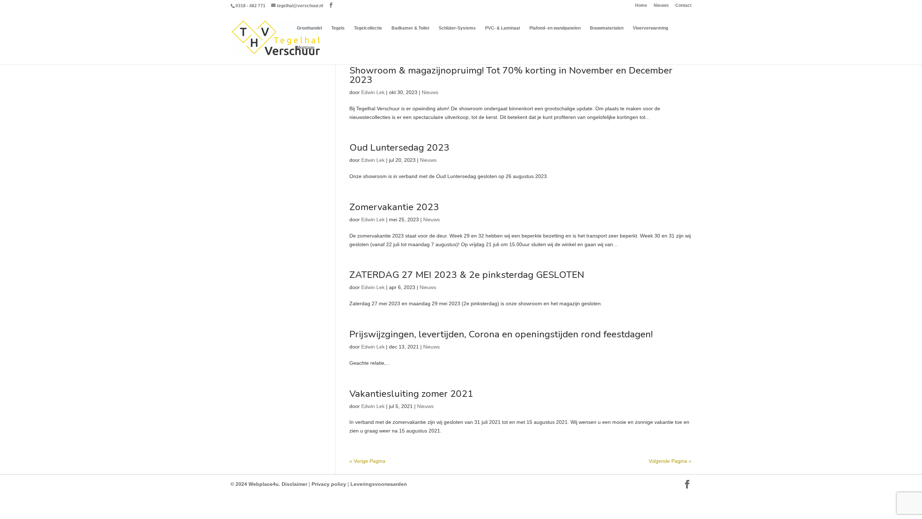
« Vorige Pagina (367, 461)
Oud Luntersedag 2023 (399, 147)
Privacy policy (329, 484)
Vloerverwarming (650, 28)
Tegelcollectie (368, 28)
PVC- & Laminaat (502, 28)
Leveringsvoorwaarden (378, 484)
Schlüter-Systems (457, 28)
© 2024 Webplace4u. (255, 484)
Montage (305, 47)
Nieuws (661, 5)
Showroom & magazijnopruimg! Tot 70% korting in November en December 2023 (510, 75)
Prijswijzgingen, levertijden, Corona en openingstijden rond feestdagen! (501, 334)
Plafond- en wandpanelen (555, 28)
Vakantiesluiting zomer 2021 (411, 393)
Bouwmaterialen (606, 28)
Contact (683, 5)
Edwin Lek (373, 92)
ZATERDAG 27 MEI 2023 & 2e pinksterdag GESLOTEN (466, 275)
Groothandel (309, 28)
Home (641, 5)
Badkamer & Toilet (410, 28)
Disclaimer (293, 484)
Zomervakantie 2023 (394, 207)
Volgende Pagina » (670, 461)
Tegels (338, 28)
